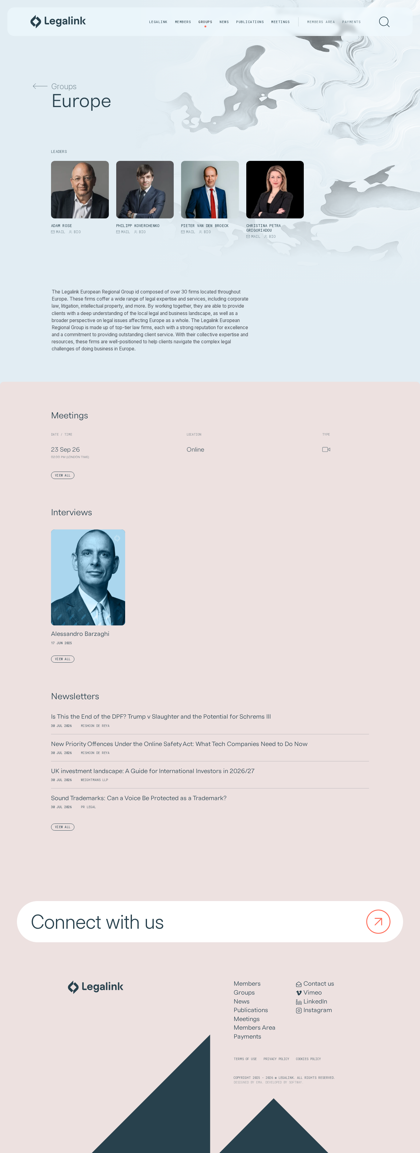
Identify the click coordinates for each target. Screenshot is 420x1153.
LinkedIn (315, 1002)
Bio (77, 231)
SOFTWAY (295, 1082)
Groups (205, 21)
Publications (250, 21)
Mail (60, 231)
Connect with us (97, 921)
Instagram (317, 1010)
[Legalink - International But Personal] (58, 22)
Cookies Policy (308, 1059)
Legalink (158, 21)
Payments (351, 21)
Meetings (280, 21)
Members (183, 21)
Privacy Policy (276, 1059)
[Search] (384, 22)
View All (62, 475)
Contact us (318, 984)
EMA (259, 1082)
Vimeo (312, 993)
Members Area (321, 21)
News (224, 21)
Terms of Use (245, 1059)
